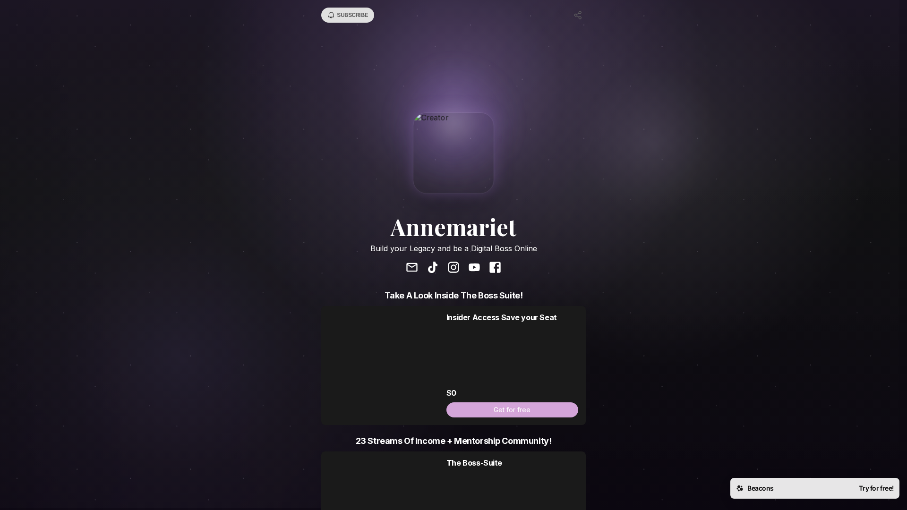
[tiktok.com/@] (432, 268)
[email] (412, 268)
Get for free (512, 410)
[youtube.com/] (474, 268)
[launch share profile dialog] (578, 15)
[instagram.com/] (453, 268)
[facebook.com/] (495, 268)
